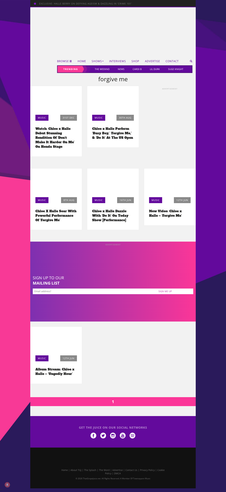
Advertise (152, 61)
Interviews (117, 61)
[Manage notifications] (7, 484)
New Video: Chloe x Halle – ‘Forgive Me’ (165, 213)
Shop (135, 61)
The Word (104, 470)
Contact (172, 61)
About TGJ (75, 470)
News (121, 69)
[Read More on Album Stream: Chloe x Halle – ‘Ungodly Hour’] (56, 341)
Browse (63, 61)
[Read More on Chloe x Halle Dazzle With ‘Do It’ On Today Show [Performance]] (113, 183)
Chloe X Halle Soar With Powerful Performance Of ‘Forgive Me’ (55, 215)
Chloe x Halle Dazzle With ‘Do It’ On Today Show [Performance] (110, 215)
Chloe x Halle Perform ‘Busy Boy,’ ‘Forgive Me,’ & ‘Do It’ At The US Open (112, 133)
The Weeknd (102, 69)
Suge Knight (175, 69)
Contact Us (131, 470)
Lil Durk (155, 69)
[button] (190, 61)
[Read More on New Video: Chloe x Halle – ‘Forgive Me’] (170, 183)
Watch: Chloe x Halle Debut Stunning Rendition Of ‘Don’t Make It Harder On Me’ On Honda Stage (54, 138)
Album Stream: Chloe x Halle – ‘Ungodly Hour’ (54, 371)
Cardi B (137, 69)
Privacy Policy (147, 470)
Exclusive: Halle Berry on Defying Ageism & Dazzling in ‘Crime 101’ (85, 3)
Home (82, 61)
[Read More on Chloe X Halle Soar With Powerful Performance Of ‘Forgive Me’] (56, 183)
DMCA (117, 473)
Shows (97, 61)
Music (42, 117)
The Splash (90, 470)
